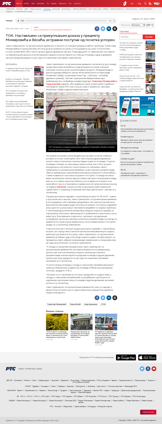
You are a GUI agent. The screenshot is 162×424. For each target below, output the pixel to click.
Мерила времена (80, 9)
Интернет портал (105, 406)
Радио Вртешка (133, 400)
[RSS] (150, 3)
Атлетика (91, 386)
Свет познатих (75, 390)
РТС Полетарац (139, 396)
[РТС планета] (125, 3)
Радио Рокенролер (102, 400)
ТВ (48, 4)
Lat (132, 3)
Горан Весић (75, 304)
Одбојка (61, 386)
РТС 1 (22, 396)
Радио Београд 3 (56, 400)
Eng (139, 3)
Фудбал (35, 386)
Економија (66, 9)
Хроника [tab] (11, 64)
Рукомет (70, 386)
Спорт (26, 4)
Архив (81, 402)
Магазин (40, 4)
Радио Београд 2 (40, 400)
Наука (106, 390)
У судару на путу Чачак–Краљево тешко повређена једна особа (19, 69)
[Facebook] (97, 28)
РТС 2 (30, 396)
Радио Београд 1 (23, 400)
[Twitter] (103, 28)
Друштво (56, 9)
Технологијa (53, 390)
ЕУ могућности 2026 (23, 12)
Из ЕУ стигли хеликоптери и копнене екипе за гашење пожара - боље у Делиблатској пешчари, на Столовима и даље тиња (19, 115)
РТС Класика (91, 396)
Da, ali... (123, 126)
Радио (53, 4)
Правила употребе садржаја (37, 420)
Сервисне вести (117, 9)
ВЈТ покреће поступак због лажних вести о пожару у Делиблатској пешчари (17, 93)
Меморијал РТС (131, 386)
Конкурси (92, 406)
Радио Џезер (147, 400)
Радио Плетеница (85, 400)
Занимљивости (31, 390)
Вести (18, 4)
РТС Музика (125, 396)
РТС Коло (102, 396)
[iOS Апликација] (137, 106)
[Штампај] (114, 28)
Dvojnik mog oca (127, 137)
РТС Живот (78, 396)
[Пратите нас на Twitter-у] (142, 368)
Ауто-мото (101, 386)
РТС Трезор (113, 396)
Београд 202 (70, 400)
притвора (61, 187)
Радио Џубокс (118, 400)
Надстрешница (90, 304)
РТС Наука (56, 396)
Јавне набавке (80, 406)
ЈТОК (103, 304)
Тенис (53, 386)
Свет (26, 9)
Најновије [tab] (124, 31)
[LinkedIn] (108, 28)
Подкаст (10, 12)
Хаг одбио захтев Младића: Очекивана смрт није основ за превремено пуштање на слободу (19, 103)
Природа (115, 390)
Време (105, 9)
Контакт (58, 406)
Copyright (21, 420)
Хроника (47, 9)
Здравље (87, 390)
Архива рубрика (145, 9)
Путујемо (63, 390)
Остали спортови (115, 386)
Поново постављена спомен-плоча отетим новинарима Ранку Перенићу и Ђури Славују (131, 46)
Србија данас (36, 9)
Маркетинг (68, 406)
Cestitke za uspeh (127, 159)
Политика (10, 9)
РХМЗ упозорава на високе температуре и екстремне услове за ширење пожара (131, 57)
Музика (42, 390)
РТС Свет (45, 396)
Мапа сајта (148, 412)
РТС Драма (67, 396)
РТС (70, 4)
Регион (19, 9)
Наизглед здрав (84, 392)
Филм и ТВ (97, 390)
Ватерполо (80, 386)
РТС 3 (37, 396)
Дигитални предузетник (131, 390)
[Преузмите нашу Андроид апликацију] (126, 357)
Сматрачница (131, 9)
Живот (20, 390)
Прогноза (125, 25)
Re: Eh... (124, 170)
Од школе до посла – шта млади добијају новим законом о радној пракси (132, 78)
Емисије (62, 4)
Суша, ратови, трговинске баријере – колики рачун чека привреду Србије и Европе (131, 89)
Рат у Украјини (95, 9)
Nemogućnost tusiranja (130, 148)
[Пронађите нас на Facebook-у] (148, 368)
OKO (33, 4)
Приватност (11, 420)
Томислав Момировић (56, 304)
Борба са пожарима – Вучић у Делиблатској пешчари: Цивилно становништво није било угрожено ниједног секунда (19, 82)
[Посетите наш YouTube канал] (154, 368)
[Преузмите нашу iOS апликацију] (147, 357)
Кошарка (45, 386)
